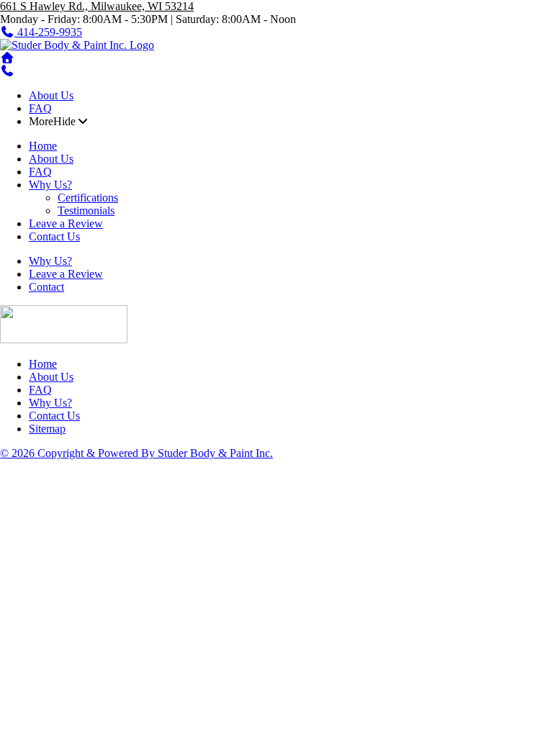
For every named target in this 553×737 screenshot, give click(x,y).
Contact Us (54, 236)
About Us (51, 95)
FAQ (40, 108)
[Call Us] (7, 71)
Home (43, 146)
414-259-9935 (48, 32)
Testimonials (86, 210)
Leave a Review (66, 223)
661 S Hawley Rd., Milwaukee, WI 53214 (97, 6)
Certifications (88, 197)
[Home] (77, 45)
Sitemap (47, 428)
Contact (46, 287)
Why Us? (50, 184)
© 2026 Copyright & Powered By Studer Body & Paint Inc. (136, 453)
